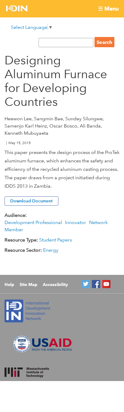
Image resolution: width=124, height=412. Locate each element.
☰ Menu (108, 8)
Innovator (75, 222)
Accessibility (55, 284)
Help (9, 284)
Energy (50, 250)
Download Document (31, 201)
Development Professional (33, 222)
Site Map (28, 284)
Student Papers (55, 240)
